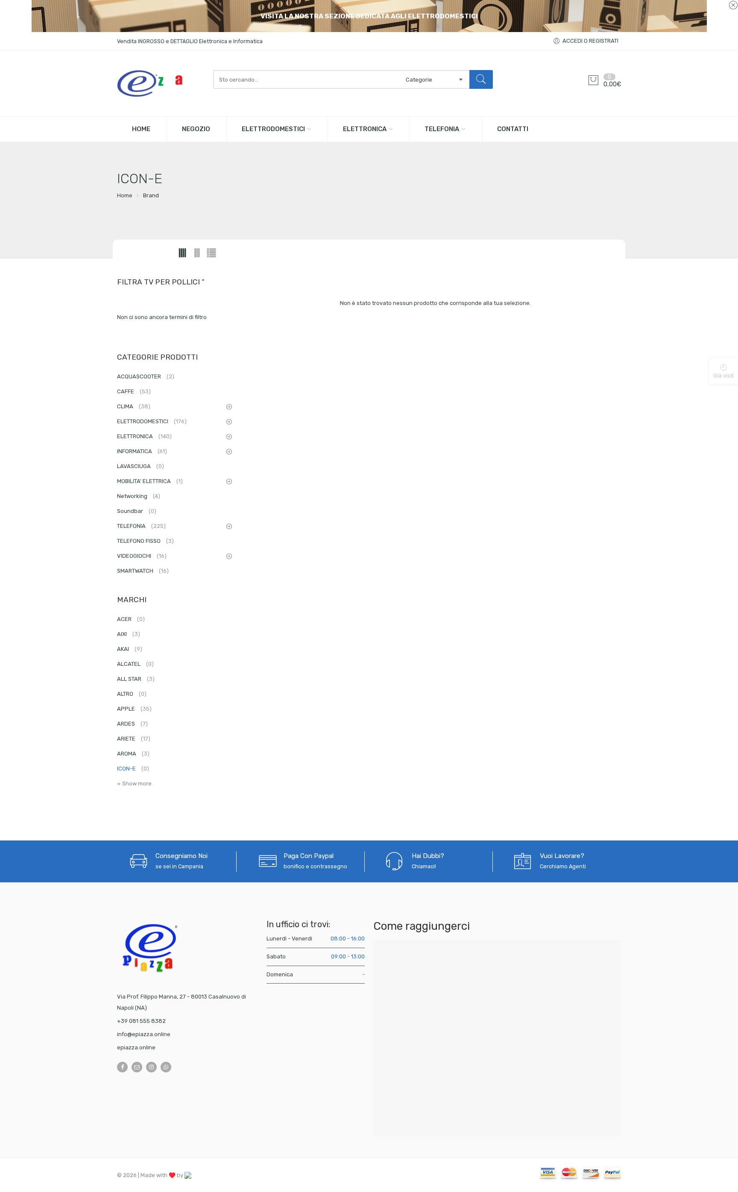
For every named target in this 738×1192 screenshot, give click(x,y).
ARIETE (133, 738)
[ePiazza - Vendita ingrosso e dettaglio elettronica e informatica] (161, 83)
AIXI (128, 634)
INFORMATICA (142, 451)
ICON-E (133, 768)
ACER (131, 619)
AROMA (133, 753)
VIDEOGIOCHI (142, 556)
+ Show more (134, 783)
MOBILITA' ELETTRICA (150, 481)
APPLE (134, 709)
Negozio (196, 129)
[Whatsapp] (166, 1067)
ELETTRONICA (365, 129)
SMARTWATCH (143, 571)
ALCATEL (135, 664)
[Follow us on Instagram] (151, 1067)
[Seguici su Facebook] (122, 1067)
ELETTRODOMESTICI (273, 129)
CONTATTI (512, 129)
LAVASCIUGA (140, 466)
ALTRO (131, 694)
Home (124, 195)
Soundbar (136, 511)
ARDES (132, 723)
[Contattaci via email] (137, 1067)
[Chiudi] (733, 5)
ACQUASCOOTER (145, 376)
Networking (138, 496)
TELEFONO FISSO (145, 541)
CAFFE (134, 391)
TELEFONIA (442, 129)
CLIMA (133, 406)
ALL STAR (136, 679)
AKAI (129, 649)
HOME (141, 129)
